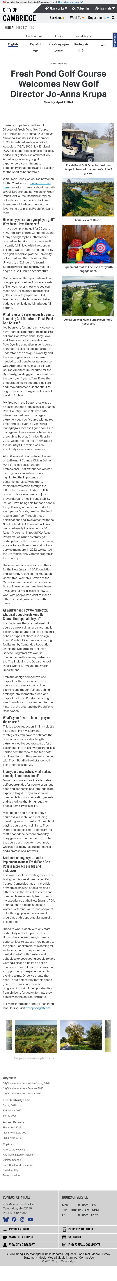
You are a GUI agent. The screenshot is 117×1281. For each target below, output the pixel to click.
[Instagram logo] (23, 1220)
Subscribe (83, 8)
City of (10, 10)
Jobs (95, 1254)
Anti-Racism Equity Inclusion (19, 1154)
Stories (58, 36)
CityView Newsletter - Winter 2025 (22, 1093)
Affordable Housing (14, 1149)
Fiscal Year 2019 (12, 1137)
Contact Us (86, 1257)
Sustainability (10, 1170)
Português (81, 44)
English (13, 44)
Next (113, 1039)
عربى (104, 44)
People (62, 63)
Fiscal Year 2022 (12, 1127)
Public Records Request (59, 1254)
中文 (81, 51)
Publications (34, 36)
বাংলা (35, 51)
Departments (97, 17)
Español (35, 44)
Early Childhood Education (18, 1165)
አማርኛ (58, 51)
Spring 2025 (9, 1115)
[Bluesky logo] (7, 1220)
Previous (3, 1039)
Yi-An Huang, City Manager (24, 1254)
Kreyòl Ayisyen (58, 44)
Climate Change (12, 1159)
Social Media (47, 1257)
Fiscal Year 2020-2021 (15, 1132)
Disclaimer (83, 1254)
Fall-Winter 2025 (12, 1110)
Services (56, 17)
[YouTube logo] (31, 1220)
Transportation (11, 1175)
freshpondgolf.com (38, 1008)
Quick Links (57, 8)
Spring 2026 (9, 1105)
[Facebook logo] (15, 1220)
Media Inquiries (67, 1257)
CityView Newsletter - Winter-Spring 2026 (26, 1083)
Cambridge (19, 19)
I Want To (75, 17)
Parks (53, 63)
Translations (83, 36)
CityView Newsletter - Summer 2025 (23, 1088)
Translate (106, 8)
